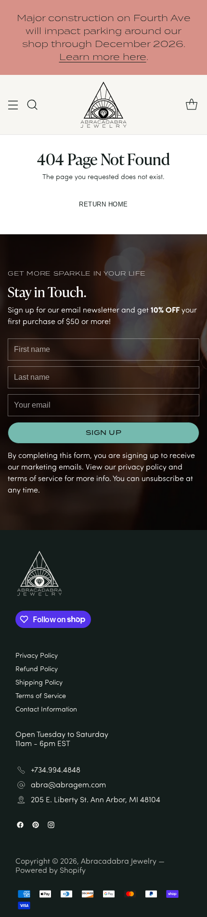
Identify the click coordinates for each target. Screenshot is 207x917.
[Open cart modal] (191, 105)
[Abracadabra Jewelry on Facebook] (20, 825)
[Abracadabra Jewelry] (103, 105)
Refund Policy (36, 668)
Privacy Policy (36, 655)
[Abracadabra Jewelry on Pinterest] (35, 825)
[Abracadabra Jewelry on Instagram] (51, 825)
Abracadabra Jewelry (118, 861)
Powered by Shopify (50, 870)
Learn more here (102, 56)
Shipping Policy (39, 681)
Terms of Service (40, 695)
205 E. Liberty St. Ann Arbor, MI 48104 (95, 799)
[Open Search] (32, 105)
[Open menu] (13, 105)
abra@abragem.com (68, 784)
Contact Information (46, 708)
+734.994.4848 (55, 769)
